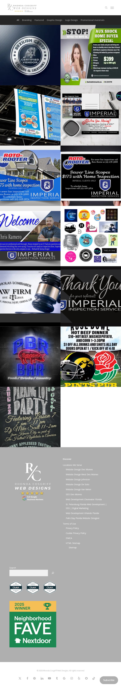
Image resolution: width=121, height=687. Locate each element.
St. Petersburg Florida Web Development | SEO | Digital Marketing (86, 506)
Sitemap (73, 547)
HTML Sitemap (73, 543)
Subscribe (109, 680)
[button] (112, 7)
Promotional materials (92, 20)
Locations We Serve (72, 465)
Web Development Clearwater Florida (84, 499)
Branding (27, 20)
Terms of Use (69, 523)
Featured (39, 20)
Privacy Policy (72, 528)
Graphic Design (54, 20)
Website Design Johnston (78, 479)
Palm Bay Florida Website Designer (82, 518)
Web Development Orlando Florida (82, 513)
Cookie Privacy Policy (76, 533)
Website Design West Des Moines (82, 474)
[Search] (52, 573)
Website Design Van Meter (78, 489)
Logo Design (71, 20)
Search (12, 567)
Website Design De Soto (77, 484)
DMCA (69, 538)
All (18, 20)
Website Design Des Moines (79, 469)
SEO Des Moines (74, 494)
